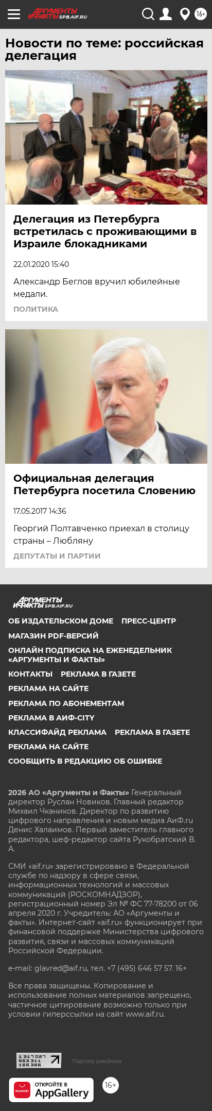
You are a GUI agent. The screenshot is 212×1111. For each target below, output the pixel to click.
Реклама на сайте (48, 688)
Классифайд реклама (57, 732)
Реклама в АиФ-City (51, 717)
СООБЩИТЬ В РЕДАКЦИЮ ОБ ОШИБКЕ (85, 761)
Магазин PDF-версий (53, 636)
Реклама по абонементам (66, 703)
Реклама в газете (98, 674)
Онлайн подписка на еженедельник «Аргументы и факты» (90, 655)
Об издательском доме (60, 621)
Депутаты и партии (57, 556)
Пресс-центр (148, 621)
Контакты (30, 674)
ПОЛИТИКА (35, 309)
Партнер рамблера (97, 1061)
